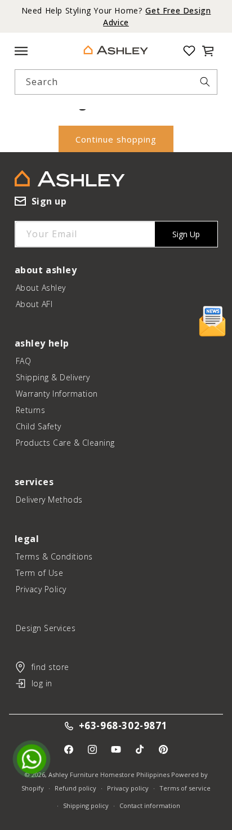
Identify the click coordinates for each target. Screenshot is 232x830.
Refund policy (75, 788)
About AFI (34, 304)
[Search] (205, 81)
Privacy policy (128, 788)
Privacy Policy (41, 589)
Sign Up (186, 234)
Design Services (46, 628)
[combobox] (116, 82)
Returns (31, 410)
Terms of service (185, 788)
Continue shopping (116, 139)
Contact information (149, 805)
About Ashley (41, 287)
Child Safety (38, 426)
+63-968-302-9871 (123, 726)
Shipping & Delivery (53, 377)
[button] (207, 50)
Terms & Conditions (54, 556)
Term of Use (40, 572)
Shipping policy (86, 805)
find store (50, 667)
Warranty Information (57, 393)
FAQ (24, 361)
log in (42, 683)
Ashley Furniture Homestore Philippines (108, 774)
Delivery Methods (49, 499)
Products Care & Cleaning (65, 442)
